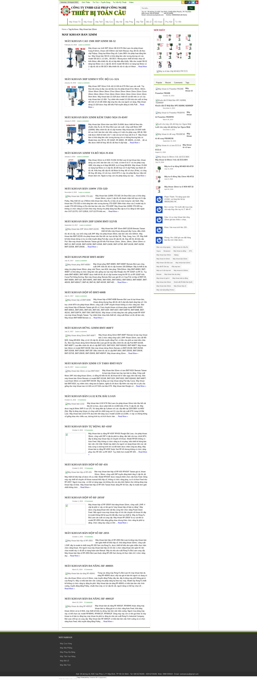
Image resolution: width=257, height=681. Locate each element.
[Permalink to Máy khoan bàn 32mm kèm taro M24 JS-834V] (75, 144)
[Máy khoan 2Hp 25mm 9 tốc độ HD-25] (169, 56)
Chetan (91, 677)
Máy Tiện (139, 22)
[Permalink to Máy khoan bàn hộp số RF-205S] (79, 541)
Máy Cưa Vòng (66, 644)
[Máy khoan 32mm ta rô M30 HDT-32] (179, 38)
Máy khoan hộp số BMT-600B (85, 292)
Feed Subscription (149, 35)
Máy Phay (129, 22)
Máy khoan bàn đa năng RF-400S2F (89, 598)
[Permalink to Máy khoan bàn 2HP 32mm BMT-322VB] (82, 229)
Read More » (135, 143)
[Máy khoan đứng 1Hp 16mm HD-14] (189, 56)
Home (63, 21)
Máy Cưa (109, 22)
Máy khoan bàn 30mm (163, 286)
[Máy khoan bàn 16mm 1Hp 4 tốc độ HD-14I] (179, 56)
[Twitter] (193, 2)
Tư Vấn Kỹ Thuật (119, 2)
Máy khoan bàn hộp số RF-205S (87, 532)
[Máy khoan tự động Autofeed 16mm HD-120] (189, 47)
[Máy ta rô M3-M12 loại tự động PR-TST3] (169, 65)
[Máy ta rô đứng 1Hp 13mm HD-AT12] (169, 38)
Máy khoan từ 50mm (163, 259)
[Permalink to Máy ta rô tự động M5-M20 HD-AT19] (159, 172)
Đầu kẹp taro (176, 266)
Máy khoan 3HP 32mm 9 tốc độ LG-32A (92, 79)
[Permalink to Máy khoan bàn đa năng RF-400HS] (80, 573)
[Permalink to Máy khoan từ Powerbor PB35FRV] (170, 113)
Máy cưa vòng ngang (163, 247)
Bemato (158, 274)
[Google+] (186, 2)
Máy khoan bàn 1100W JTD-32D (86, 188)
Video (131, 2)
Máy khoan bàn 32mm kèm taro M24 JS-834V (96, 117)
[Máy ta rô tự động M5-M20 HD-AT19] (160, 38)
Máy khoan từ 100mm (181, 270)
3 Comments (89, 468)
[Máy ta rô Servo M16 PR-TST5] (160, 65)
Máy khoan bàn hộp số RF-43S (86, 464)
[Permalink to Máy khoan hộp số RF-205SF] (75, 524)
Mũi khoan (158, 22)
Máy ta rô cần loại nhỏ (163, 270)
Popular (159, 83)
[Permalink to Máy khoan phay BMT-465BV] (78, 265)
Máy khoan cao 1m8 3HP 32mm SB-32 (90, 41)
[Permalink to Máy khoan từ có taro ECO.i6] (168, 145)
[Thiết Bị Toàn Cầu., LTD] (94, 15)
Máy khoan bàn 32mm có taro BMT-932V (93, 363)
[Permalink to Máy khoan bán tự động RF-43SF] (75, 453)
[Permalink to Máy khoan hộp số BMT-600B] (78, 300)
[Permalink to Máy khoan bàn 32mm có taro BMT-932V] (82, 371)
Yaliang (176, 255)
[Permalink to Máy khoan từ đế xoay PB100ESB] (170, 134)
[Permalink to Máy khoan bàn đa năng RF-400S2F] (79, 606)
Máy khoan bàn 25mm (180, 259)
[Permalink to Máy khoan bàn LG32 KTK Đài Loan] (75, 404)
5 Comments (89, 430)
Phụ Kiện (168, 22)
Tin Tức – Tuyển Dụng (101, 2)
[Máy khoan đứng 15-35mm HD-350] (169, 47)
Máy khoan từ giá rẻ (162, 278)
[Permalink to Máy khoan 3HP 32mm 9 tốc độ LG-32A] (75, 106)
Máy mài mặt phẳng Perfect (165, 290)
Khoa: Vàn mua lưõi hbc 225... (176, 227)
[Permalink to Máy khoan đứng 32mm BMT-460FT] (80, 335)
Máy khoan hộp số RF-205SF (85, 497)
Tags (187, 83)
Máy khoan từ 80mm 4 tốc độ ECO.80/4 (171, 160)
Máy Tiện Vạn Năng (67, 656)
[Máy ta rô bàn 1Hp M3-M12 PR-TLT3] (172, 71)
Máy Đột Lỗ (64, 661)
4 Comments (89, 501)
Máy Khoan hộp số (180, 286)
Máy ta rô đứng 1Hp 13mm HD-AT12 (179, 177)
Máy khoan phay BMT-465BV (84, 256)
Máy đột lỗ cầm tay (162, 266)
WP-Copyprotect (100, 677)
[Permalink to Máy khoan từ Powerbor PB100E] (170, 89)
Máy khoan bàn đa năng (172, 274)
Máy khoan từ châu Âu (180, 247)
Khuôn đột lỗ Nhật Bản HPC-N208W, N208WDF (174, 106)
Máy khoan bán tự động (180, 278)
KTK (190, 251)
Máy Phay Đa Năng (67, 652)
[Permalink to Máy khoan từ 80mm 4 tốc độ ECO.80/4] (172, 157)
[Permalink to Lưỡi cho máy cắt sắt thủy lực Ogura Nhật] (173, 124)
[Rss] (182, 2)
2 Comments (82, 400)
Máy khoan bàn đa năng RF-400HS (89, 565)
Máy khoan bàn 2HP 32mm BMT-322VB (91, 221)
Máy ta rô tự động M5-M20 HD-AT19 (178, 166)
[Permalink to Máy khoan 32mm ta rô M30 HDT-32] (159, 192)
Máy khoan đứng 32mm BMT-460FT (89, 327)
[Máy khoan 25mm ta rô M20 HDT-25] (189, 38)
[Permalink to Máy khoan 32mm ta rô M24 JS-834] (75, 180)
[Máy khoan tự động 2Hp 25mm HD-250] (179, 47)
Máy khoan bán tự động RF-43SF (88, 426)
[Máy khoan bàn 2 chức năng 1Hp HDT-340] (160, 47)
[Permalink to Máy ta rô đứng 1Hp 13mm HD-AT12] (159, 182)
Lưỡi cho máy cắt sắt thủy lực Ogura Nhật (172, 127)
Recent (168, 83)
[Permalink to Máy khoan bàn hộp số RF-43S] (78, 472)
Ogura (158, 251)
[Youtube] (196, 2)
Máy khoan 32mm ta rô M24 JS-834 (89, 152)
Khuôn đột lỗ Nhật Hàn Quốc (183, 282)
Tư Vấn (178, 22)
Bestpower (167, 251)
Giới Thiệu (86, 2)
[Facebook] (189, 2)
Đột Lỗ (148, 22)
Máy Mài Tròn (65, 665)
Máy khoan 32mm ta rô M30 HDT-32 (178, 187)
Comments (178, 83)
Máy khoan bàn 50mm (163, 282)
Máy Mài (119, 22)
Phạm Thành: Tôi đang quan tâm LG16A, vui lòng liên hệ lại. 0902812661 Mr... (177, 199)
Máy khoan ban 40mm (163, 255)
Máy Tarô (99, 22)
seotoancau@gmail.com (155, 15)
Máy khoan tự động (179, 251)
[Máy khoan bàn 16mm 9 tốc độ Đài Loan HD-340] (160, 56)
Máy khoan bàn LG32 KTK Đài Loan (90, 396)
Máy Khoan (88, 22)
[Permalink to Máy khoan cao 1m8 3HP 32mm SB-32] (75, 68)
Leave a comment (84, 45)
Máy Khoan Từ (75, 22)
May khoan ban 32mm (183, 262)
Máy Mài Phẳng (66, 648)
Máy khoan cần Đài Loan (164, 262)
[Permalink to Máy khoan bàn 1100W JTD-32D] (79, 196)
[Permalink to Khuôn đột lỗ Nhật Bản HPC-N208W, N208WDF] (174, 103)
